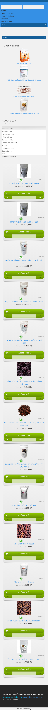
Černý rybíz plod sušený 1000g (24, 183)
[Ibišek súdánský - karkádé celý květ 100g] (24, 289)
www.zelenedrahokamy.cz (13, 697)
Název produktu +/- (9, 129)
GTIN (3, 154)
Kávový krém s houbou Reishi (24, 97)
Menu (24, 24)
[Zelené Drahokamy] (24, 180)
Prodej (4, 145)
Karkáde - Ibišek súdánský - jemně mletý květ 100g (24, 465)
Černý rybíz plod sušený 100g (24, 222)
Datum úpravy (7, 151)
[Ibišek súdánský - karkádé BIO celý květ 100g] (24, 248)
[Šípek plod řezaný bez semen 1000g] (24, 608)
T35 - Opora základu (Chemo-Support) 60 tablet (24, 80)
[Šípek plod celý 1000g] (24, 531)
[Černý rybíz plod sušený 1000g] (24, 171)
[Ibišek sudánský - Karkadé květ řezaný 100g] (24, 327)
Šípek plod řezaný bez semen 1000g (24, 621)
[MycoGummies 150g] (24, 55)
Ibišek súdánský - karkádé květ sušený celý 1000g (24, 382)
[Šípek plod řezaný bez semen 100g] (24, 646)
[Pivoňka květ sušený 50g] (24, 492)
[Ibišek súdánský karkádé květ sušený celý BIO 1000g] (24, 410)
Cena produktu (7, 140)
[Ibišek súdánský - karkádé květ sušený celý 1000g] (24, 369)
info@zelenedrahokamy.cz (33, 697)
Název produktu (8, 132)
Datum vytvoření (8, 134)
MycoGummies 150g (24, 63)
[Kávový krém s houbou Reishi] (24, 88)
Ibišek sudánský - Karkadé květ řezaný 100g (24, 341)
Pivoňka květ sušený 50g (24, 505)
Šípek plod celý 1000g (24, 544)
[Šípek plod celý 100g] (24, 569)
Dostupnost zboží (8, 148)
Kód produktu (7, 137)
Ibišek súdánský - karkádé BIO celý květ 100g (24, 261)
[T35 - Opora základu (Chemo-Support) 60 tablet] (24, 71)
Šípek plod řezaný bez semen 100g (24, 659)
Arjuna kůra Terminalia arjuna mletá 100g (24, 113)
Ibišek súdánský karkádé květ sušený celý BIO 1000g (24, 424)
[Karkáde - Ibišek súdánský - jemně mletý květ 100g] (24, 451)
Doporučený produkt (9, 143)
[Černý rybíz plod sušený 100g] (24, 209)
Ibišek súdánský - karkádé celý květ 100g (24, 302)
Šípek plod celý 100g (24, 582)
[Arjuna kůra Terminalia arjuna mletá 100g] (24, 105)
